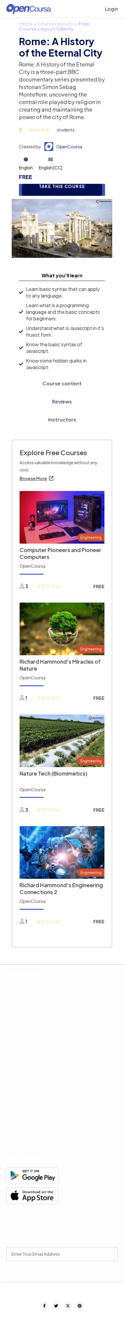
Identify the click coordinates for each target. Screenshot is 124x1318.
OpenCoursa (69, 146)
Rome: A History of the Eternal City (60, 46)
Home (26, 23)
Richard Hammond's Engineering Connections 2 (61, 888)
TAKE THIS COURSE (62, 186)
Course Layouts (55, 23)
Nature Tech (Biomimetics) (53, 773)
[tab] (62, 275)
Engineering (90, 537)
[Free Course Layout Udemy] (62, 227)
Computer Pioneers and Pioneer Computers (60, 553)
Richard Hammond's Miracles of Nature (60, 665)
